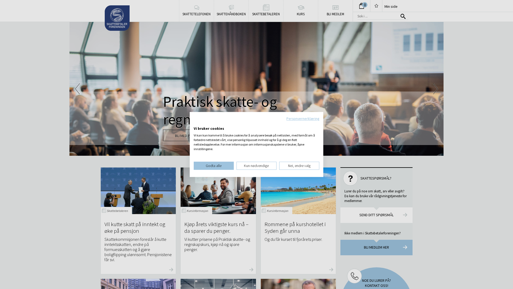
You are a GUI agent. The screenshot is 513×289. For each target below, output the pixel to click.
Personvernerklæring (302, 118)
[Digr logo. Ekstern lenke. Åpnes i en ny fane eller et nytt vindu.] (197, 123)
